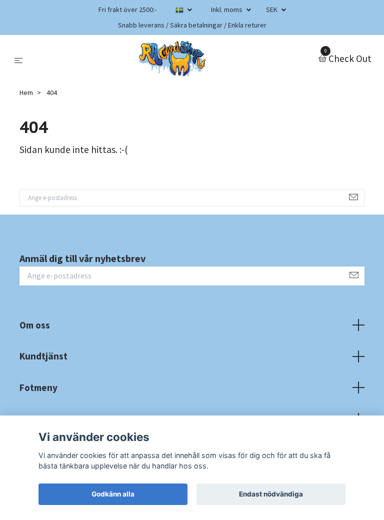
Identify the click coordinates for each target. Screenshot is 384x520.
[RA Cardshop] (172, 59)
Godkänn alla (113, 494)
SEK (272, 9)
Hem (26, 92)
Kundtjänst (44, 356)
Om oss (35, 325)
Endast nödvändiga (271, 494)
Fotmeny (39, 388)
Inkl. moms (227, 9)
